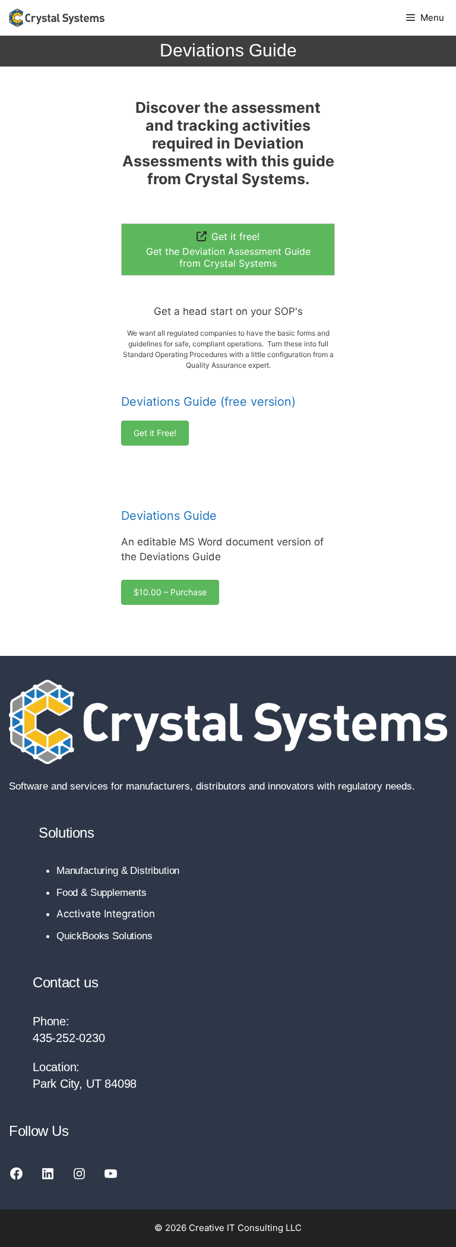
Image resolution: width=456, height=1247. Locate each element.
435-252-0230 (69, 1037)
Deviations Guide (169, 516)
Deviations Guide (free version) (208, 401)
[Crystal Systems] (56, 18)
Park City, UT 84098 (85, 1083)
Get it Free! (155, 433)
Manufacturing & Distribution (117, 870)
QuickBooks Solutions (104, 936)
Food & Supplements (101, 892)
